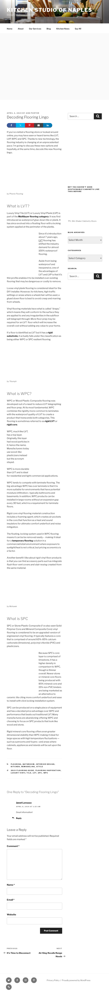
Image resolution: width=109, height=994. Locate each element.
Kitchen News (62, 28)
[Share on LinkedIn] (47, 125)
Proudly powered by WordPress (76, 980)
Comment (13, 846)
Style (39, 767)
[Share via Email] (38, 125)
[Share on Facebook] (11, 125)
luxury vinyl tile (21, 773)
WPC (45, 773)
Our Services (35, 28)
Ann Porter (32, 113)
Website (11, 914)
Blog (49, 28)
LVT (41, 240)
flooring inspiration (48, 770)
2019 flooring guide (22, 770)
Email (10, 899)
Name (11, 884)
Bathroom (29, 764)
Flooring (16, 764)
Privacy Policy (53, 980)
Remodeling (28, 767)
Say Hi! (78, 28)
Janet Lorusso (24, 802)
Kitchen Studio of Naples (49, 10)
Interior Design (45, 764)
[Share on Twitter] (20, 125)
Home (9, 28)
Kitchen (15, 767)
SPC (40, 773)
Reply (19, 818)
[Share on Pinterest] (29, 125)
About (21, 28)
